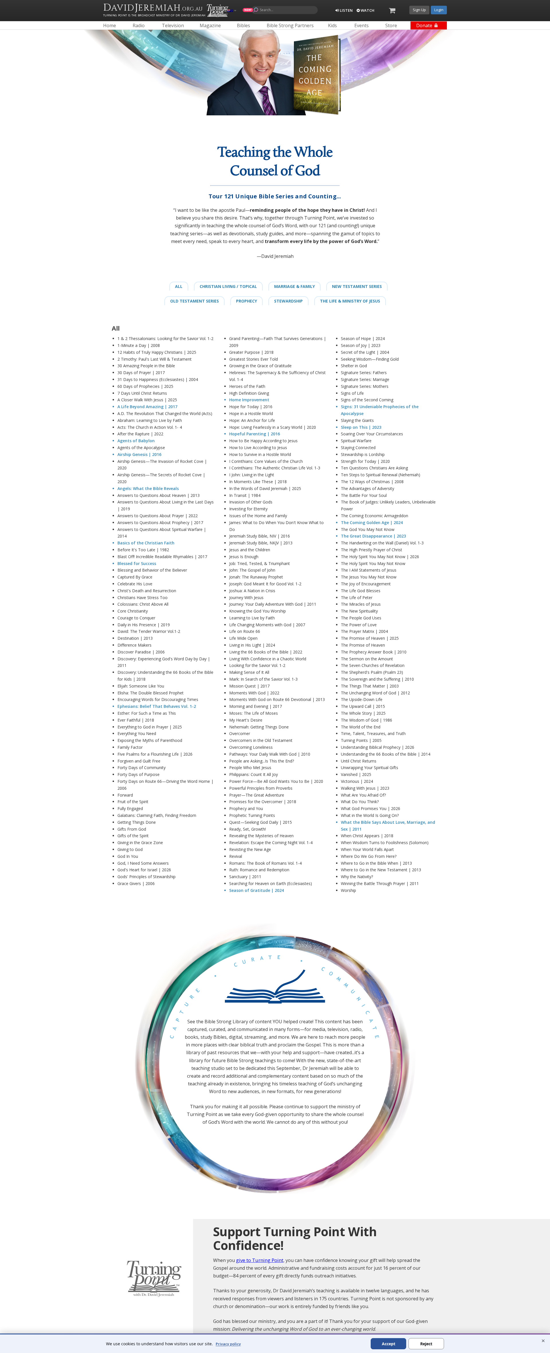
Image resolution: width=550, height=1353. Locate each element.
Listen (346, 10)
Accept (388, 1343)
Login (438, 9)
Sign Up (419, 9)
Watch (367, 10)
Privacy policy (228, 1343)
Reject (426, 1343)
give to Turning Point (259, 1260)
